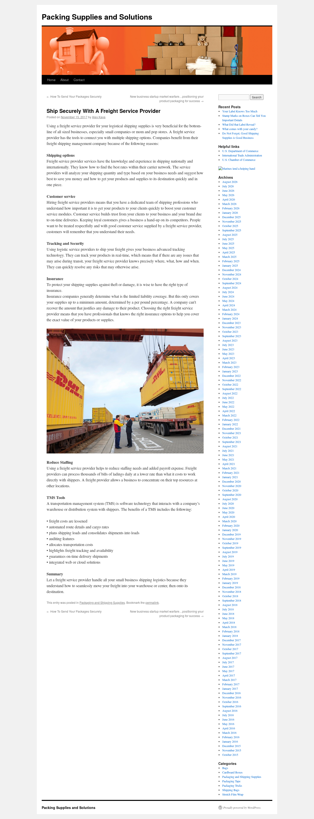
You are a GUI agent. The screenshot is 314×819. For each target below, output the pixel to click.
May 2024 (228, 301)
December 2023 (231, 323)
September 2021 (231, 442)
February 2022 (230, 420)
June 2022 (228, 402)
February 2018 (230, 631)
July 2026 (228, 186)
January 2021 (230, 477)
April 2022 (228, 411)
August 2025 (229, 235)
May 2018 (228, 618)
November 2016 (231, 697)
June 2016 (228, 719)
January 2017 (230, 688)
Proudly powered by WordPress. (242, 807)
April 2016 (228, 728)
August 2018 (229, 605)
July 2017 (228, 662)
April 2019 (228, 569)
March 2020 (229, 521)
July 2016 (228, 715)
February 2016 (230, 737)
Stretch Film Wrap (232, 794)
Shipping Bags (230, 790)
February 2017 (230, 684)
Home (51, 79)
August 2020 (229, 499)
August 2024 (229, 287)
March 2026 (229, 204)
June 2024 (228, 296)
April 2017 (228, 675)
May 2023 (228, 354)
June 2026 (228, 190)
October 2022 (230, 384)
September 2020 (231, 495)
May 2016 (228, 724)
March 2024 (229, 309)
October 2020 (230, 490)
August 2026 (229, 182)
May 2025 (228, 248)
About (64, 79)
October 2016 (230, 702)
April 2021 (228, 464)
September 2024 (231, 283)
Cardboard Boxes (232, 772)
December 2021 (231, 428)
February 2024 (230, 314)
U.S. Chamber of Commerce (238, 160)
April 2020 (228, 517)
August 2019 (229, 552)
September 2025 (231, 230)
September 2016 (231, 706)
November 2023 (231, 327)
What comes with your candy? (239, 129)
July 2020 (228, 503)
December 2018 (231, 587)
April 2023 (228, 358)
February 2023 (230, 367)
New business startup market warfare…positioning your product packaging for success (167, 98)
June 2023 (228, 349)
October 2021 (230, 437)
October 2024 (230, 279)
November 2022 (231, 380)
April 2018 (228, 622)
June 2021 (228, 455)
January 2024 (230, 318)
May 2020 (228, 512)
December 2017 (231, 640)
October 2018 (230, 596)
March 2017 (229, 680)
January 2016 (230, 741)
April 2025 (228, 252)
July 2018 (228, 609)
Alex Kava (98, 117)
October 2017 (230, 649)
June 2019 (228, 561)
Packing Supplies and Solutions (97, 16)
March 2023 (229, 362)
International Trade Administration (242, 155)
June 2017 (228, 666)
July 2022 (228, 398)
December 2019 (231, 534)
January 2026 (230, 212)
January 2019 (230, 583)
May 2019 (228, 565)
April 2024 (228, 305)
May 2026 (228, 195)
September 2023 (231, 336)
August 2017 (229, 658)
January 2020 (230, 530)
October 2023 (230, 331)
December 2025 (231, 217)
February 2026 (230, 208)
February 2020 (230, 525)
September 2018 (231, 600)
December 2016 (231, 693)
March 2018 (229, 627)
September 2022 (231, 389)
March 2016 (229, 733)
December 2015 (231, 746)
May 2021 (228, 459)
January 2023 (230, 371)
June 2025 (228, 243)
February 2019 (230, 578)
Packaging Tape (231, 781)
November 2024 (231, 274)
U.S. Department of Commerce (240, 151)
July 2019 (228, 556)
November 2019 (231, 539)
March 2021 (229, 468)
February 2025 (230, 261)
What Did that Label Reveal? (238, 124)
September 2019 (231, 547)
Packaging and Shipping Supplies (102, 602)
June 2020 (228, 508)
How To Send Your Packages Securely (74, 96)
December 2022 (231, 376)
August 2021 (229, 446)
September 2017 (231, 653)
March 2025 (229, 257)
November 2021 (231, 433)
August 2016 (229, 710)
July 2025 (228, 239)
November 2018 (231, 591)
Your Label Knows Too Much (239, 111)
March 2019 (229, 574)
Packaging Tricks (232, 785)
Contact (79, 79)
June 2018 (228, 614)
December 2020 (231, 481)
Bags (225, 768)
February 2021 (230, 473)
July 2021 (228, 450)
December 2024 (231, 270)
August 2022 (229, 393)
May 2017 (228, 671)
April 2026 (228, 199)
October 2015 (230, 755)
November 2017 (231, 644)
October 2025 (230, 226)
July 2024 (228, 292)
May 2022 (228, 406)
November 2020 (231, 486)
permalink (152, 602)
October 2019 (230, 543)
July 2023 (228, 345)
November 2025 (231, 221)
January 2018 (230, 636)
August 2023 (229, 340)
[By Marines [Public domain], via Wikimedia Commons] (236, 168)
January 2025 (230, 265)
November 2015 (231, 750)
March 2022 (229, 415)
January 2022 (230, 424)
